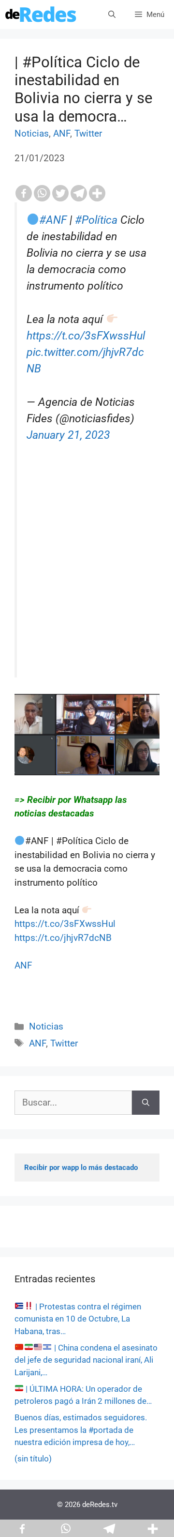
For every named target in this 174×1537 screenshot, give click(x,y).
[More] (97, 193)
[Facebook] (23, 193)
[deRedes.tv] (41, 14)
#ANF (53, 220)
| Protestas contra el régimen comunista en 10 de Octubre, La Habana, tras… (77, 1319)
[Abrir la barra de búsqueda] (112, 14)
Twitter (88, 133)
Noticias (31, 133)
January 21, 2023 (68, 435)
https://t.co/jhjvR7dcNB (63, 937)
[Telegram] (79, 193)
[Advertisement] (87, 580)
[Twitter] (60, 193)
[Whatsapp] (42, 193)
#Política (96, 220)
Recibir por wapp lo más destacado (81, 1167)
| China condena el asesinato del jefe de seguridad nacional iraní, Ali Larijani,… (86, 1360)
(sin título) (33, 1458)
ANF (61, 133)
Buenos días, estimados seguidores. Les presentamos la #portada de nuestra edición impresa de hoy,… (80, 1430)
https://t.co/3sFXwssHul (86, 335)
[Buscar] (146, 1103)
